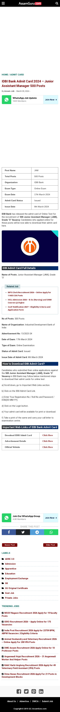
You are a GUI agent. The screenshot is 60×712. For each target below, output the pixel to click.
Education (10, 573)
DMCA (35, 701)
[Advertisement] (30, 40)
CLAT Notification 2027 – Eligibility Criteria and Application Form (29, 308)
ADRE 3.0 (9, 559)
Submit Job (47, 701)
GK (6, 583)
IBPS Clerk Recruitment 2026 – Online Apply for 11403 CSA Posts (29, 293)
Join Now (51, 99)
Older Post (50, 545)
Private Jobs (11, 598)
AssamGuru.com (39, 709)
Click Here (48, 435)
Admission (10, 564)
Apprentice (10, 568)
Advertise (24, 701)
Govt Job (9, 593)
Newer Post (10, 545)
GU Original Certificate (16, 588)
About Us (11, 701)
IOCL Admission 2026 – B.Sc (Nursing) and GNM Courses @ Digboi (30, 301)
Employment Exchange (16, 578)
